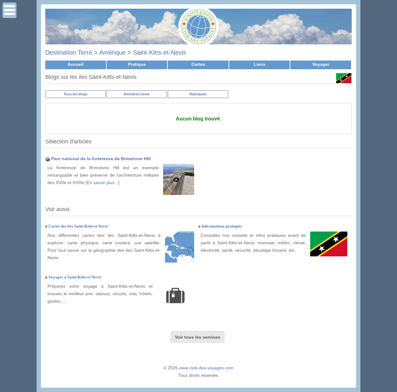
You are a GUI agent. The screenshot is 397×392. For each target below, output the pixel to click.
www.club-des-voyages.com (206, 367)
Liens (259, 64)
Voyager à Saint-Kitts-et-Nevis (74, 277)
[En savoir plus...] (102, 182)
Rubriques (198, 94)
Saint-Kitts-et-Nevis (159, 52)
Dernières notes (136, 94)
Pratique (137, 64)
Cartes (198, 64)
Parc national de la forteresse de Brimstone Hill (101, 158)
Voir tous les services (197, 337)
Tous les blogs (75, 94)
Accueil (75, 64)
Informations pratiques (222, 226)
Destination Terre (68, 52)
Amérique (112, 52)
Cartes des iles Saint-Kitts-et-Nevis (78, 226)
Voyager (320, 64)
